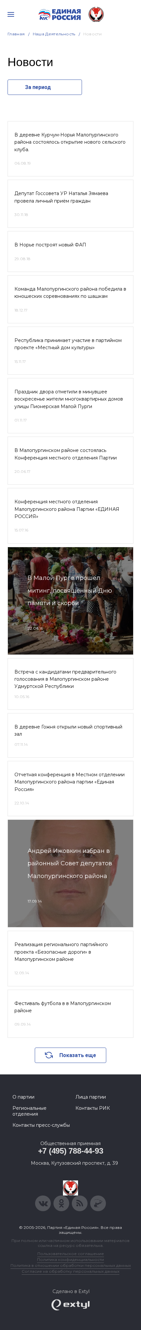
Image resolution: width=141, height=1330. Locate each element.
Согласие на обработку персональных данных (70, 1271)
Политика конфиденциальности (70, 1259)
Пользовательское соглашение (70, 1253)
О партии (23, 1097)
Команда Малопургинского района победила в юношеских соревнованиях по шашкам (70, 292)
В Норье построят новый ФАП (50, 245)
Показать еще (77, 1055)
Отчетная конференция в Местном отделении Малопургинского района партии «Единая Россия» (69, 782)
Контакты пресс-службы (41, 1125)
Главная (16, 33)
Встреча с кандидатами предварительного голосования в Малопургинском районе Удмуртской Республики (65, 679)
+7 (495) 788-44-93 (70, 1150)
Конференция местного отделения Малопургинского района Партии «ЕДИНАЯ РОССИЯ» (66, 509)
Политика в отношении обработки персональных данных (70, 1265)
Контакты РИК (92, 1108)
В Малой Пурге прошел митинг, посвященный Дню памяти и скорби (70, 590)
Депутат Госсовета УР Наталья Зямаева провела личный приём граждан (61, 197)
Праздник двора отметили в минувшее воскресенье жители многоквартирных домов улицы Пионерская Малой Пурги (68, 399)
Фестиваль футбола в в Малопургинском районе (62, 1007)
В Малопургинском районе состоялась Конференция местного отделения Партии (65, 453)
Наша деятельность (54, 33)
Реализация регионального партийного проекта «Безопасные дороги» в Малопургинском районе (61, 952)
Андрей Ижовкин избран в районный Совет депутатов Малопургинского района (70, 863)
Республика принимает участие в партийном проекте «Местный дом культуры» (68, 343)
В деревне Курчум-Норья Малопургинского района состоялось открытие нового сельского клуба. (70, 142)
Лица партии (90, 1097)
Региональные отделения (29, 1111)
